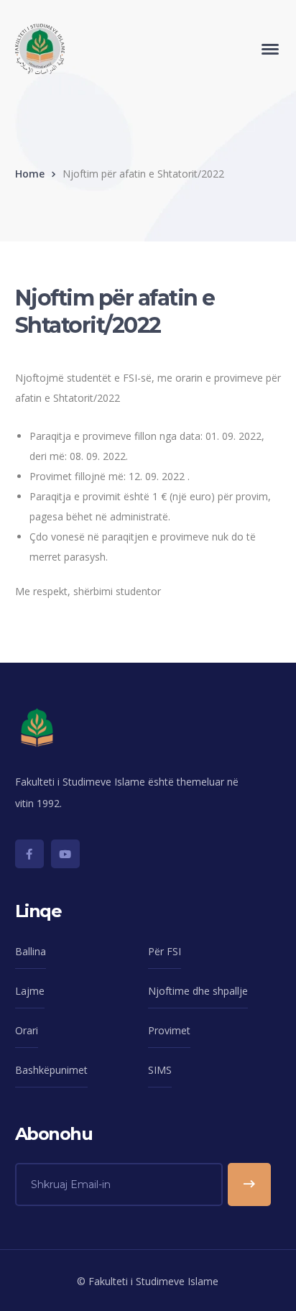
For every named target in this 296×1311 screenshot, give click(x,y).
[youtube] (65, 854)
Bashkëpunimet (51, 1070)
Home (30, 173)
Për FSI (164, 951)
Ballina (30, 951)
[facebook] (29, 854)
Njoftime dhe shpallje (198, 991)
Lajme (30, 991)
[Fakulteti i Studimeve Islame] (40, 48)
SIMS (160, 1070)
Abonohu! (249, 1184)
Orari (26, 1030)
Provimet (169, 1030)
